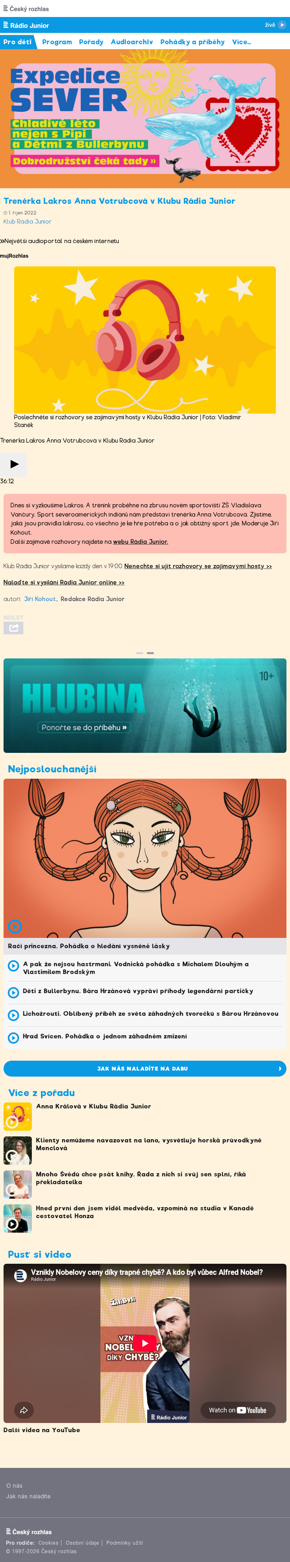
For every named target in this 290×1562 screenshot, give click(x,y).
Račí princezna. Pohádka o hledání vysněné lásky (89, 946)
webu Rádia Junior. (140, 541)
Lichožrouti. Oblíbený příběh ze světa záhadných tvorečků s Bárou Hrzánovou (151, 1013)
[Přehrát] (13, 465)
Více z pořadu (41, 1092)
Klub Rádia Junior (28, 221)
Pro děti (18, 42)
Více (241, 42)
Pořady (91, 42)
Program (57, 42)
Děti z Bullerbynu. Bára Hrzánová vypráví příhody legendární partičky (138, 991)
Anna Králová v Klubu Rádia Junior (93, 1106)
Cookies (49, 1543)
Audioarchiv (132, 42)
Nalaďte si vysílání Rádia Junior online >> (64, 582)
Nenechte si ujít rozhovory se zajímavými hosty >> (198, 566)
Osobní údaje (82, 1543)
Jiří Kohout (40, 599)
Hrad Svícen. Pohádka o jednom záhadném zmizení (105, 1036)
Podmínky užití (124, 1543)
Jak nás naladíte (28, 1496)
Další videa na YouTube (42, 1430)
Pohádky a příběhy (193, 42)
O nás (14, 1485)
